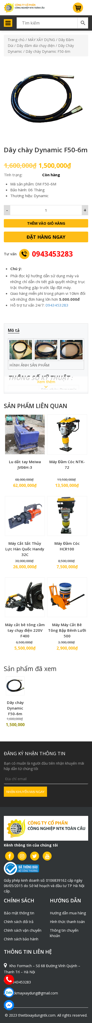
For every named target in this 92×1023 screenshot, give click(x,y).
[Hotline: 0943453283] (9, 980)
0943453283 (52, 254)
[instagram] (22, 856)
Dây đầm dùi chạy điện (36, 45)
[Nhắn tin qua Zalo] (9, 992)
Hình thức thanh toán (67, 921)
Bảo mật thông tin (19, 913)
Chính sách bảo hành (21, 939)
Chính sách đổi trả (18, 921)
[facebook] (9, 856)
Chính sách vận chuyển (22, 930)
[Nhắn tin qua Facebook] (9, 1005)
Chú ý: (16, 268)
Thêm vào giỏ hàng (46, 223)
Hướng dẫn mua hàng (68, 913)
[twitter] (34, 856)
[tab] (16, 330)
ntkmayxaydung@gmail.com (35, 993)
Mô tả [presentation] (13, 330)
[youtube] (47, 856)
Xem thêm (46, 381)
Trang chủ (16, 39)
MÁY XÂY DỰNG (41, 39)
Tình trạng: (13, 174)
